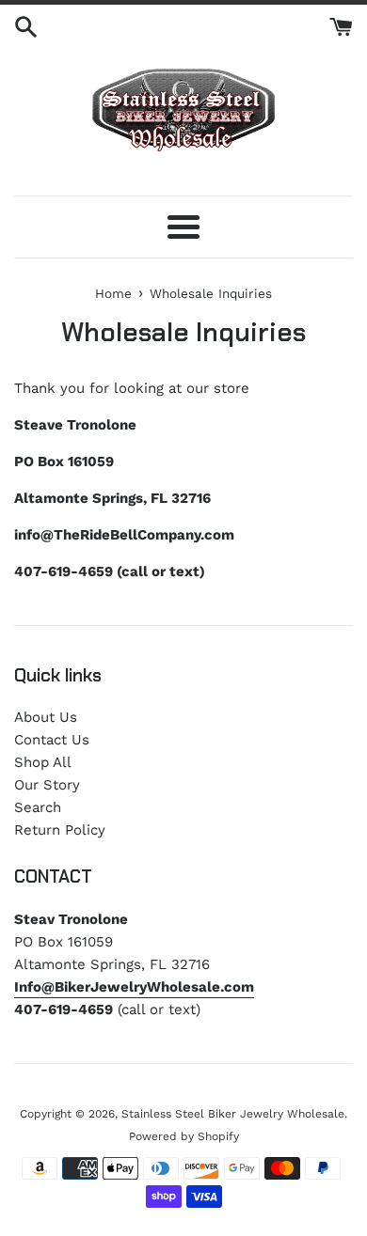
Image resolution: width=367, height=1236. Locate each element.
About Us (45, 717)
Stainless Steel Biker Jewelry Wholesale (232, 1113)
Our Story (47, 784)
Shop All (43, 762)
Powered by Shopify (184, 1136)
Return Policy (59, 829)
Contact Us (51, 739)
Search (37, 807)
